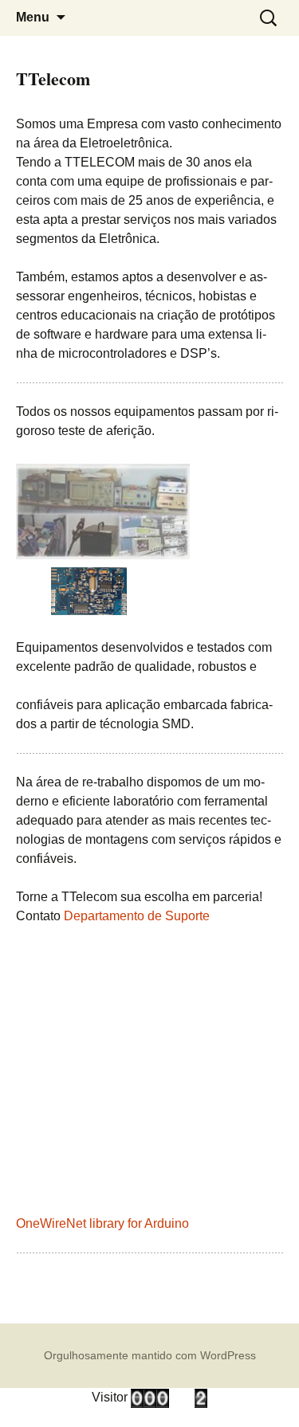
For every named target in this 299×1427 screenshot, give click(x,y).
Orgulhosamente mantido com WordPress (150, 1355)
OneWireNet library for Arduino (102, 1223)
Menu (32, 17)
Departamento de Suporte (137, 916)
